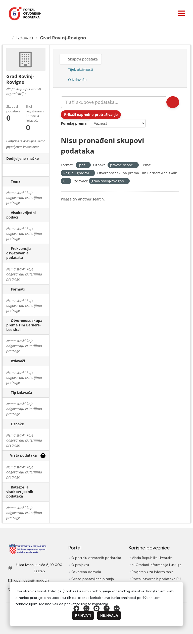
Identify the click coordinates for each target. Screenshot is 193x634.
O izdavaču (77, 79)
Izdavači (25, 38)
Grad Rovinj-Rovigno (64, 38)
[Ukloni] (87, 165)
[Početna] (8, 38)
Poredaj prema (73, 123)
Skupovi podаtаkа (83, 59)
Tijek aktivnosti (80, 69)
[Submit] (172, 102)
